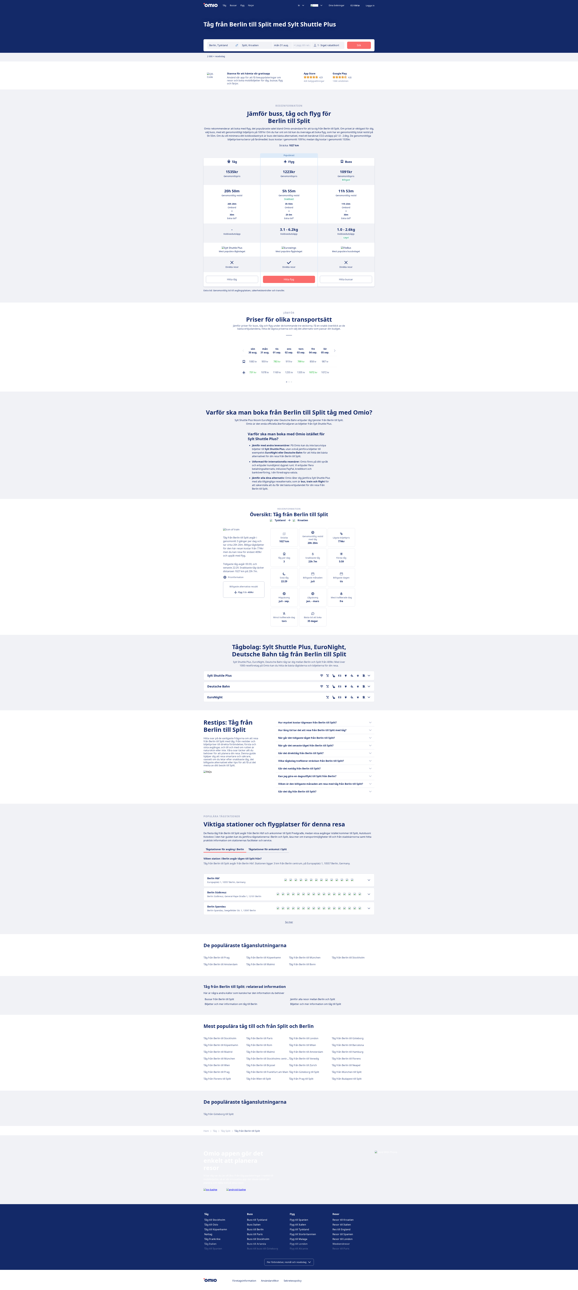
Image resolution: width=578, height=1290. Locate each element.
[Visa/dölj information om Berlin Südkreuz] (369, 894)
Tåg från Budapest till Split (347, 1078)
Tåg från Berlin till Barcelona (348, 1045)
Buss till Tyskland (257, 1219)
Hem (206, 1131)
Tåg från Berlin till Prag (217, 957)
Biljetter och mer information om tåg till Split (315, 1004)
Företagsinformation (244, 1280)
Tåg (224, 5)
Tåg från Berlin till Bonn (302, 964)
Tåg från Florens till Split (217, 1078)
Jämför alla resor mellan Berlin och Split (312, 999)
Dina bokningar (336, 5)
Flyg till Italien (298, 1224)
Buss (250, 1214)
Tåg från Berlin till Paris (259, 1038)
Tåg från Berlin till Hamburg (347, 1051)
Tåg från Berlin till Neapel (346, 1065)
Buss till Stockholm (258, 1239)
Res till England (342, 1229)
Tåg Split (225, 1131)
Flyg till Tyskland (299, 1229)
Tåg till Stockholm (214, 1219)
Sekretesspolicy (292, 1280)
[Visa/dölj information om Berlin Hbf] (369, 880)
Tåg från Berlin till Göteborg (348, 1038)
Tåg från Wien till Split (258, 1078)
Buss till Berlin (255, 1229)
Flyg (242, 5)
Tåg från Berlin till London (303, 1038)
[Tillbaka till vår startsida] (213, 5)
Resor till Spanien (343, 1234)
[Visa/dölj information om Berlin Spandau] (369, 908)
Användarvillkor (270, 1280)
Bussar (233, 5)
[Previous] (243, 350)
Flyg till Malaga (298, 1239)
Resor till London (343, 1239)
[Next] (334, 350)
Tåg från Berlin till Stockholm (348, 957)
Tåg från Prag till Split (301, 1078)
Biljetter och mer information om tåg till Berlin (231, 1004)
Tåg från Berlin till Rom (259, 1045)
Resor (336, 1214)
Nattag (208, 1234)
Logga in (370, 5)
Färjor (251, 5)
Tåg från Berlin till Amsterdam (221, 964)
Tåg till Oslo (211, 1224)
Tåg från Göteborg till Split (304, 1072)
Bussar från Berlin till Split (219, 999)
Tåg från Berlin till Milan (302, 1045)
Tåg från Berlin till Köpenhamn (263, 957)
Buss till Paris (255, 1234)
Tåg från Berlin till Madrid (218, 1051)
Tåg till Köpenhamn (215, 1229)
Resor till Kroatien (343, 1219)
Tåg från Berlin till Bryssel (260, 1065)
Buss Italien (254, 1224)
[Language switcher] (317, 5)
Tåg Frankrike (212, 1239)
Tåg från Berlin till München (304, 957)
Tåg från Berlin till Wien (217, 1065)
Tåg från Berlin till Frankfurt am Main (267, 1072)
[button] (282, 45)
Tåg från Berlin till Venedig (304, 1058)
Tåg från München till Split (347, 1072)
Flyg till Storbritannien (303, 1234)
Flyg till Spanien (299, 1219)
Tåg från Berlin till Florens (346, 1058)
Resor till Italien (342, 1224)
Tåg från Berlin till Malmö (260, 964)
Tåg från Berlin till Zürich (303, 1065)
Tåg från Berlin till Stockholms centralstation (271, 1058)
